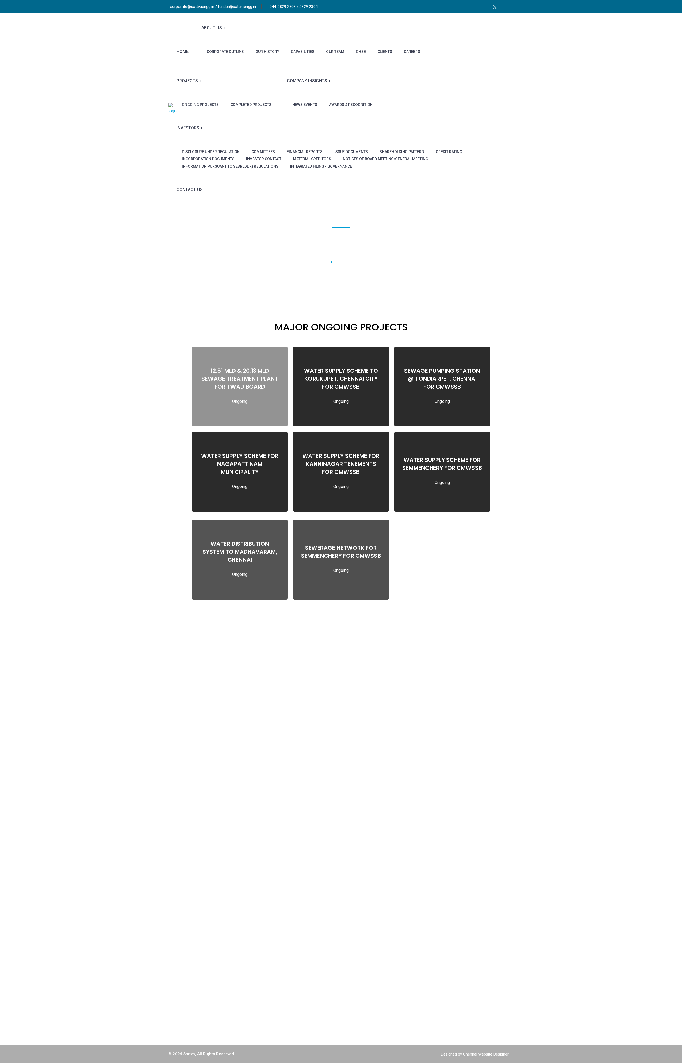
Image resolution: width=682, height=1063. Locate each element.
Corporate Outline (225, 52)
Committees (263, 152)
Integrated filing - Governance (321, 166)
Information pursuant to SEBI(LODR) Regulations (230, 166)
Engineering (360, 948)
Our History (267, 52)
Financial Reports (305, 152)
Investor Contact (263, 159)
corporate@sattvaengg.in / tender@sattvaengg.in (213, 6)
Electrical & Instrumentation (375, 993)
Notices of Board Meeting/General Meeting (385, 159)
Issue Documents (351, 152)
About (267, 948)
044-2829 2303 (457, 985)
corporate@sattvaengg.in (466, 1007)
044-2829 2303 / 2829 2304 (294, 6)
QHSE (361, 52)
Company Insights (307, 80)
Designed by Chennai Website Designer (475, 1054)
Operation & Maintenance (373, 1005)
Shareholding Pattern (402, 152)
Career (268, 993)
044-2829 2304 (457, 992)
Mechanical (360, 982)
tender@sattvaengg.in (463, 1015)
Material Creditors (312, 159)
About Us (211, 27)
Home (183, 51)
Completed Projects (250, 104)
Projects (187, 80)
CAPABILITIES (302, 52)
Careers (412, 52)
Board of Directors (279, 960)
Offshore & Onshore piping (374, 971)
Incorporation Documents (208, 159)
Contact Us (190, 189)
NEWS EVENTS (304, 104)
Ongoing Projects (200, 104)
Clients (384, 52)
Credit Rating (449, 152)
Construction (361, 960)
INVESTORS (188, 127)
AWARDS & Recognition (351, 104)
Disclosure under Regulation (211, 152)
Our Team (335, 52)
